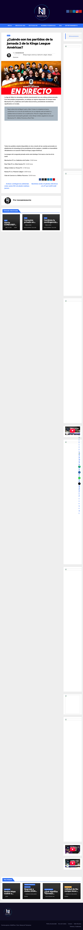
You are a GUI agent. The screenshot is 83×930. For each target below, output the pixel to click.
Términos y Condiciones (75, 926)
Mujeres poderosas (48, 25)
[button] (81, 25)
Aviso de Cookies (62, 923)
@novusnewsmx (74, 36)
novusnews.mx (19, 53)
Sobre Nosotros (77, 923)
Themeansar (28, 925)
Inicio (10, 25)
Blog (8, 35)
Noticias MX (33, 25)
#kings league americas (30, 54)
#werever (15, 57)
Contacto (70, 923)
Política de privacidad (51, 923)
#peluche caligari (42, 54)
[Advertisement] (31, 133)
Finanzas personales (30, 884)
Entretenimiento (71, 25)
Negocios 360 (20, 25)
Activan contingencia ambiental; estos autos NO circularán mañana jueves (16, 186)
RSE (60, 25)
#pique (50, 54)
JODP (15, 227)
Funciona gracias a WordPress (8, 925)
